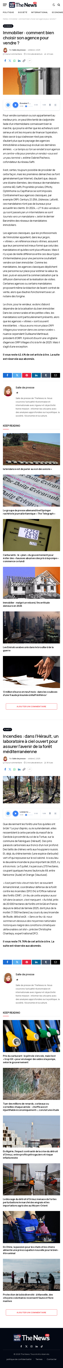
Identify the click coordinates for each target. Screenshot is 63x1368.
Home (5, 19)
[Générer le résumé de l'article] (8, 105)
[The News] (23, 4)
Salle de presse (19, 50)
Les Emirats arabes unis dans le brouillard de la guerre (28, 649)
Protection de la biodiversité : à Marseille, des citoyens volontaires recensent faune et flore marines (28, 1298)
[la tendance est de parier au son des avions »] (31, 449)
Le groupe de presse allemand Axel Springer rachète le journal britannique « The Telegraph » (29, 512)
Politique (8, 12)
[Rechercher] (58, 4)
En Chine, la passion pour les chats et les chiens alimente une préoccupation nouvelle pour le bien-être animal (30, 1250)
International (39, 12)
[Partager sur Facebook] (5, 60)
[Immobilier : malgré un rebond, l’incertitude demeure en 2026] (31, 583)
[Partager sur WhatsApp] (14, 60)
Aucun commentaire (13, 54)
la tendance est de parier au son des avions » (27, 469)
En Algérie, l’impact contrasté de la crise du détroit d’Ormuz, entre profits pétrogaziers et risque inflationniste (30, 1154)
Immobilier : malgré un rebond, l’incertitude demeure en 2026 (26, 604)
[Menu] (5, 4)
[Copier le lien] (24, 60)
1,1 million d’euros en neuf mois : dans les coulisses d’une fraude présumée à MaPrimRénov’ (30, 693)
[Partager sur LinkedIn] (19, 60)
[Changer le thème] (55, 105)
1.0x (44, 105)
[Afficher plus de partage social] (29, 60)
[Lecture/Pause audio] (15, 105)
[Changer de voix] (49, 105)
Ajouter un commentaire (31, 706)
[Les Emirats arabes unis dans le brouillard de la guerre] (31, 627)
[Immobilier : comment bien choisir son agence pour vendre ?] (31, 81)
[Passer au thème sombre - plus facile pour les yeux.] (54, 5)
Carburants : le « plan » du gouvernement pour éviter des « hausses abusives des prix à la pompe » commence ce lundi (31, 558)
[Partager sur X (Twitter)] (10, 60)
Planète (7, 730)
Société (22, 12)
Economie (8, 26)
